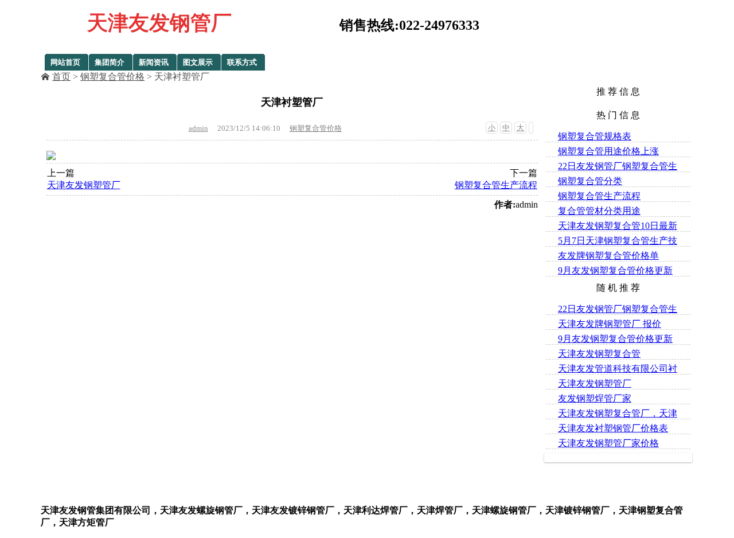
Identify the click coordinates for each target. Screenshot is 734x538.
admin (198, 128)
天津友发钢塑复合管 (599, 353)
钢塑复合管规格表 (594, 136)
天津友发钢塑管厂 (83, 185)
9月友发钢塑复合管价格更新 (615, 270)
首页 (61, 76)
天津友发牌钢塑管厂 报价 (609, 324)
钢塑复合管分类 (590, 181)
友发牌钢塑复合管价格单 (608, 255)
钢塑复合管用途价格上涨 (608, 151)
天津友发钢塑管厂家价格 (608, 443)
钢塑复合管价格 (112, 76)
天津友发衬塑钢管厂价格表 (613, 428)
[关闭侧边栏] (531, 128)
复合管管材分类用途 (599, 211)
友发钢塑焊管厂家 (594, 398)
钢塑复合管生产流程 (496, 185)
